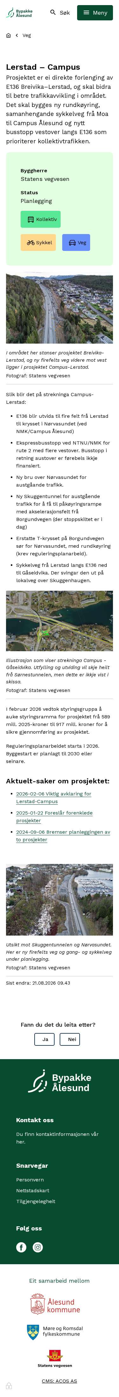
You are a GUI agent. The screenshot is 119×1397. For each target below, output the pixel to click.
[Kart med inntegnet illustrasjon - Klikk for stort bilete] (59, 621)
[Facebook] (21, 1246)
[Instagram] (38, 1246)
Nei (72, 1039)
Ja (45, 1039)
